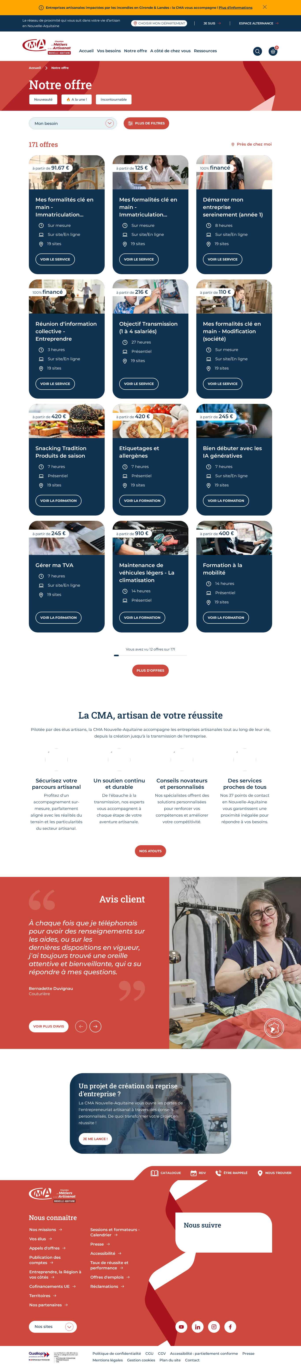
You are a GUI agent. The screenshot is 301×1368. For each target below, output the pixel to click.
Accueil (86, 50)
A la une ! (76, 99)
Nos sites (43, 1326)
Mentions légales (108, 1360)
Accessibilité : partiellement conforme (204, 1353)
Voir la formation (61, 502)
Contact (192, 1360)
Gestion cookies (141, 1360)
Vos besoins (109, 50)
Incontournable (114, 99)
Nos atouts (150, 851)
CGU (149, 1353)
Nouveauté (43, 99)
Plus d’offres (150, 670)
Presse (248, 1353)
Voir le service (57, 260)
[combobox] (73, 123)
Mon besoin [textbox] (46, 123)
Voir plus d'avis (48, 1026)
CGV (162, 1353)
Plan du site (170, 1360)
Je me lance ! (95, 1139)
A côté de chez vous (170, 50)
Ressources (205, 50)
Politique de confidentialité (117, 1353)
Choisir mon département (161, 23)
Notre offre (135, 50)
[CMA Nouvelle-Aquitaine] (49, 47)
